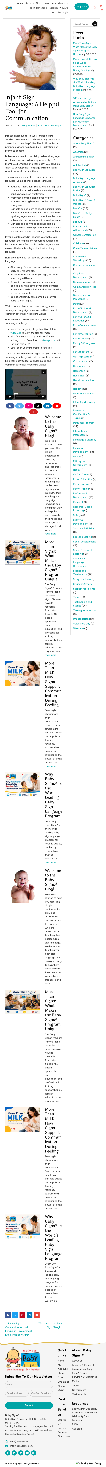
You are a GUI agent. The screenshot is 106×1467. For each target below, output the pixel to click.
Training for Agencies (85, 610)
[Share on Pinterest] (22, 1315)
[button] (81, 6)
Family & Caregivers (84, 343)
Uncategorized (81, 618)
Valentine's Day (81, 623)
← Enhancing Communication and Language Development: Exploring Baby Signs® (18, 1329)
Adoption (78, 151)
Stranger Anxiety (82, 584)
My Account (63, 1367)
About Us (77, 1360)
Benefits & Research (83, 1365)
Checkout (63, 1381)
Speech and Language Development (80, 562)
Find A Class (61, 1388)
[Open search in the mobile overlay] (95, 7)
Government (80, 366)
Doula (76, 303)
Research (78, 502)
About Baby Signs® (83, 143)
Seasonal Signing (82, 536)
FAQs (75, 1424)
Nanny (76, 469)
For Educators (81, 351)
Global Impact (81, 361)
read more (50, 533)
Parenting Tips (81, 484)
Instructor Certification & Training (81, 414)
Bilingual (77, 221)
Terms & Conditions (64, 1434)
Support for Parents (84, 588)
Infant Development (84, 393)
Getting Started (82, 356)
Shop (61, 1373)
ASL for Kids (80, 165)
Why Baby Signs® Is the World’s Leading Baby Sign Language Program (53, 795)
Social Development (84, 541)
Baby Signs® (28, 125)
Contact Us (62, 1422)
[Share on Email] (37, 1315)
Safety (77, 515)
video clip (15, 332)
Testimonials (79, 1394)
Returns (62, 1428)
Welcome (78, 628)
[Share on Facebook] (8, 1315)
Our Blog (77, 1428)
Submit (29, 1405)
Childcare (78, 243)
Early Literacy (81, 338)
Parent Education (82, 479)
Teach (76, 597)
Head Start (79, 375)
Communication (82, 282)
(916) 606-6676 (19, 1441)
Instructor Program (83, 422)
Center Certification (84, 234)
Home (61, 1360)
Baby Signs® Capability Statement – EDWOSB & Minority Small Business (84, 1414)
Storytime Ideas (82, 579)
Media (76, 456)
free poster (49, 340)
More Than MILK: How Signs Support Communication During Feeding (53, 684)
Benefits (77, 208)
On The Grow (80, 474)
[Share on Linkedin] (29, 1315)
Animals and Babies (83, 156)
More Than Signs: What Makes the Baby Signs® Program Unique (53, 561)
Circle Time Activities (85, 248)
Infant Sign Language (49, 125)
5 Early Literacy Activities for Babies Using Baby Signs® (84, 102)
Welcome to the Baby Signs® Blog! (53, 426)
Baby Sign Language (84, 169)
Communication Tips (84, 286)
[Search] (94, 23)
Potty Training (81, 488)
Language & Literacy (84, 439)
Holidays (78, 388)
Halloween (79, 370)
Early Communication (85, 325)
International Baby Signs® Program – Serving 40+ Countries (84, 1373)
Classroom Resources (85, 265)
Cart (60, 1377)
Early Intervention (83, 333)
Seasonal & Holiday (83, 528)
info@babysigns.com (21, 1446)
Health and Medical (83, 380)
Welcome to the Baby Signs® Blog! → (50, 1325)
